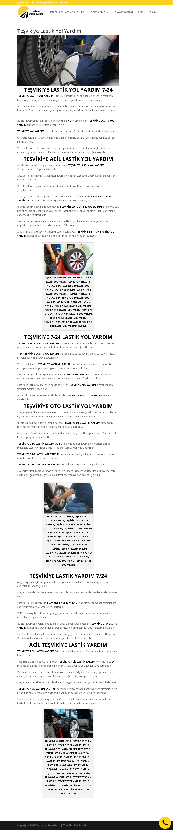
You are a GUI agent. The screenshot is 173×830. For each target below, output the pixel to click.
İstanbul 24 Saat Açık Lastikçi (67, 12)
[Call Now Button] (165, 823)
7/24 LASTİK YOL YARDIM (44, 343)
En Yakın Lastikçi (123, 12)
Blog (140, 12)
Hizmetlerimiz (97, 12)
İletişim (151, 12)
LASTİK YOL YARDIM (41, 95)
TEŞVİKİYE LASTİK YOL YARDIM (86, 165)
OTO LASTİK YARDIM (88, 422)
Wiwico (56, 825)
